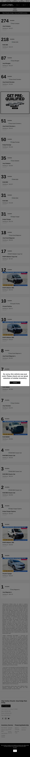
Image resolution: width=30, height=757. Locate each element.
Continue (15, 382)
